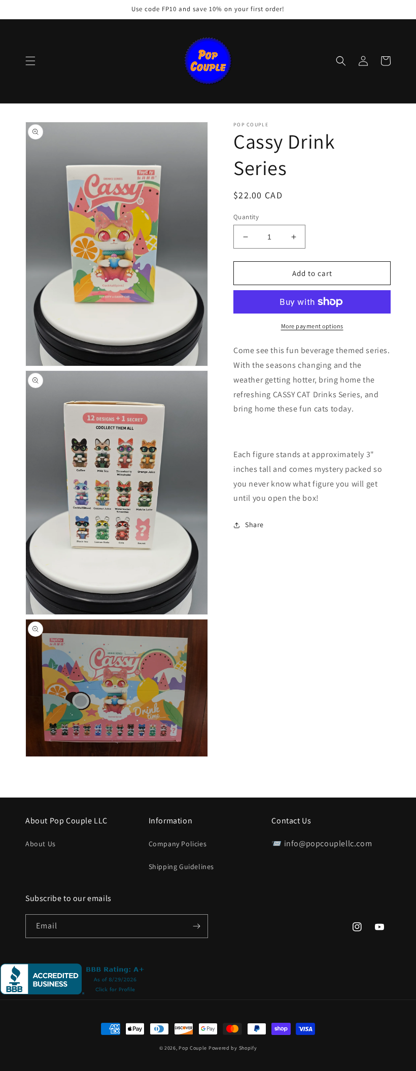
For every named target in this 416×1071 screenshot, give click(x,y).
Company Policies (178, 843)
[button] (30, 61)
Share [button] (254, 524)
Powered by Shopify (233, 1048)
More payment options (312, 326)
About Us (40, 843)
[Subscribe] (196, 926)
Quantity (246, 217)
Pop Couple (193, 1048)
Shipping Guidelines (181, 866)
